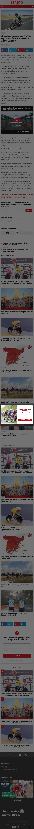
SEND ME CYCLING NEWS (25, 419)
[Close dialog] (32, 406)
